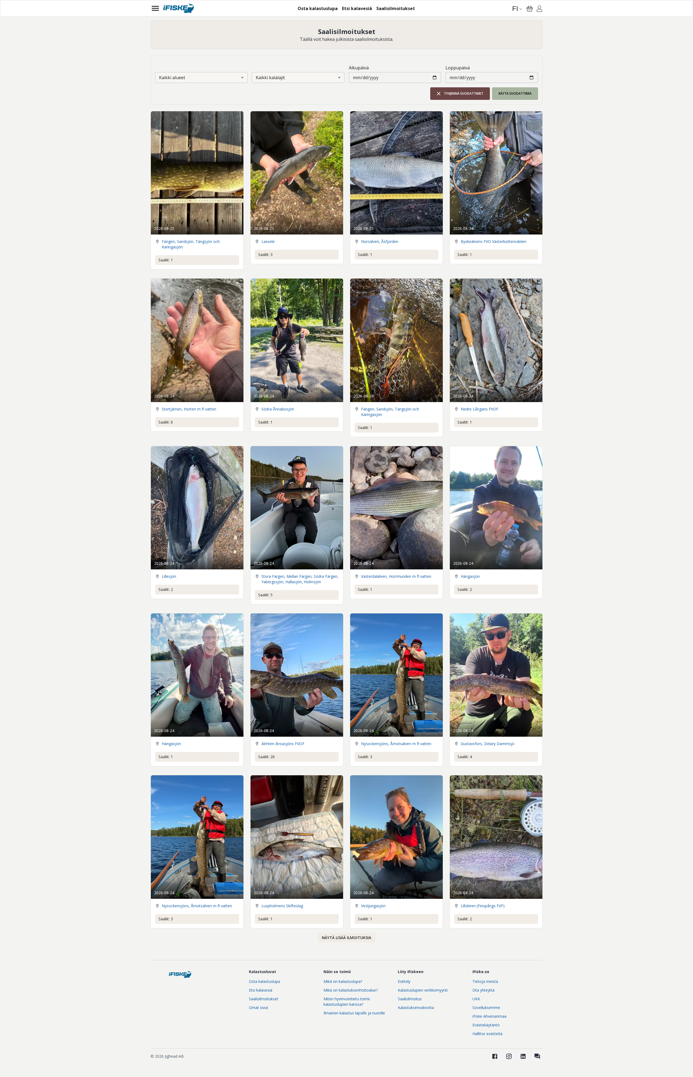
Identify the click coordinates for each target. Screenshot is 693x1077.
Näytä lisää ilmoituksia (346, 937)
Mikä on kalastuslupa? (342, 981)
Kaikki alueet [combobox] (172, 78)
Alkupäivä (359, 68)
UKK (476, 998)
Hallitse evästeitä (487, 1033)
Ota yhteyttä (483, 990)
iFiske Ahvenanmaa (489, 1016)
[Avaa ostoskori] (529, 8)
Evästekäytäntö (486, 1024)
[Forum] (537, 1056)
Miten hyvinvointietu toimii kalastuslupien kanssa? (346, 1001)
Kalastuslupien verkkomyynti (423, 990)
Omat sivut (258, 1007)
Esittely (404, 981)
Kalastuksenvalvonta (416, 1007)
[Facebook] (494, 1056)
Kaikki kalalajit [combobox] (270, 78)
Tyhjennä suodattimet (463, 93)
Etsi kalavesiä (260, 990)
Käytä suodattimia (515, 93)
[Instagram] (508, 1056)
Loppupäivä (457, 68)
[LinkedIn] (523, 1056)
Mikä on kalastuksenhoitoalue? (350, 990)
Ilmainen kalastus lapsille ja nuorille (354, 1013)
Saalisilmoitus (410, 998)
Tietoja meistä (485, 981)
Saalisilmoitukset (263, 998)
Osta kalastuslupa (264, 981)
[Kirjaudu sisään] (539, 9)
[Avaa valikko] (155, 8)
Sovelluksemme (486, 1007)
